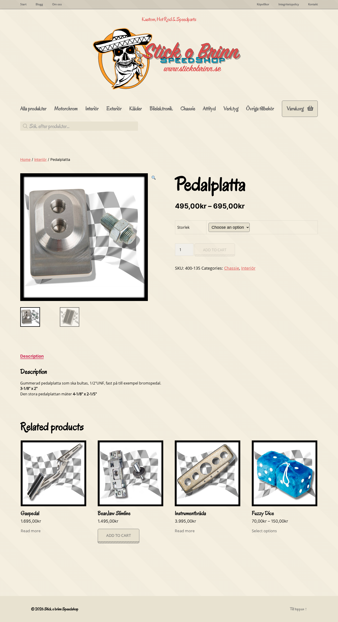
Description (32, 356)
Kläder (135, 108)
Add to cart (214, 249)
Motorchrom (66, 108)
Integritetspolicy (288, 4)
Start (23, 4)
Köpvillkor (263, 4)
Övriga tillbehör (260, 108)
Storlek (183, 227)
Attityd (209, 108)
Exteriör (114, 108)
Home (25, 159)
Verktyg (230, 108)
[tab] (32, 356)
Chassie (187, 108)
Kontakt (313, 4)
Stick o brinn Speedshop (61, 609)
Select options (264, 531)
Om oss (57, 4)
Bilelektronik (161, 108)
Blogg (39, 4)
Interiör (92, 108)
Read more (31, 531)
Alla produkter (33, 108)
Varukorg (295, 108)
